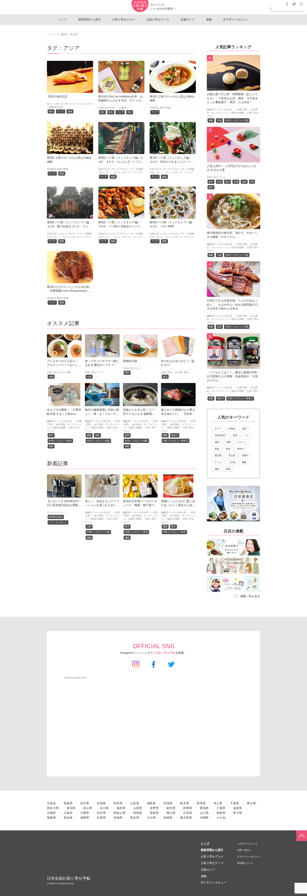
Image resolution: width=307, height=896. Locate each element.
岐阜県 (171, 808)
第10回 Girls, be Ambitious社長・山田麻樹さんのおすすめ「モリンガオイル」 (121, 100)
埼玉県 (218, 803)
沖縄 (228, 442)
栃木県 (184, 803)
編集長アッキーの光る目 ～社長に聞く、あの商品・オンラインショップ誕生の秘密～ (64, 424)
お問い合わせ (244, 850)
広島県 (187, 812)
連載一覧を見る (250, 596)
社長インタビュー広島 (236, 326)
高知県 (68, 817)
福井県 (121, 808)
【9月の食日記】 (57, 96)
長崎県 (118, 817)
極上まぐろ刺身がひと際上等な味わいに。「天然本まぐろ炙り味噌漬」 (178, 413)
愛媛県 (51, 817)
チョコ (218, 462)
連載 (209, 19)
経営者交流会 (56, 517)
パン (246, 435)
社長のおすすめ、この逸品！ (113, 107)
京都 (219, 120)
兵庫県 (84, 812)
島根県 (154, 812)
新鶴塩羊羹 (130, 361)
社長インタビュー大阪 (98, 532)
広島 (219, 326)
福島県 (151, 803)
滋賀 (68, 372)
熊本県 (134, 817)
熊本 (110, 112)
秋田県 (118, 803)
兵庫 (236, 181)
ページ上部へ (301, 835)
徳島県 (220, 812)
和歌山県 (120, 812)
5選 (252, 181)
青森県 (68, 803)
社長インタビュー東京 (60, 440)
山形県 (134, 803)
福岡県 (84, 817)
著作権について (245, 863)
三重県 (220, 808)
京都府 (51, 812)
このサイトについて (247, 843)
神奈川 (174, 435)
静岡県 (187, 808)
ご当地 (231, 462)
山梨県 (137, 808)
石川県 (104, 808)
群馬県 (201, 803)
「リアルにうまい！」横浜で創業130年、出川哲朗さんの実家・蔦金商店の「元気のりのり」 (233, 376)
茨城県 (168, 803)
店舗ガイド (188, 19)
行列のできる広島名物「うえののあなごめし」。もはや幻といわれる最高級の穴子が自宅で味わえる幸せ (232, 304)
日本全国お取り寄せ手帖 (68, 878)
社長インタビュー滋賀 (98, 440)
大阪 (89, 376)
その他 (220, 817)
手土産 (231, 455)
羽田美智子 (220, 435)
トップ (62, 19)
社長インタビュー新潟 (136, 532)
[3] (233, 226)
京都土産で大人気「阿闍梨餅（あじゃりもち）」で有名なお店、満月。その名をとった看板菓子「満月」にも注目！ (232, 98)
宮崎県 (168, 817)
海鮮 (217, 469)
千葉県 (234, 803)
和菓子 (245, 455)
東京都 (251, 803)
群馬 (228, 469)
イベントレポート (56, 512)
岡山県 (171, 812)
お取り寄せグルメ (123, 19)
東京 (51, 111)
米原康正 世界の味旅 (160, 107)
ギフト (218, 428)
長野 (127, 372)
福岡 (127, 435)
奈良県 (101, 812)
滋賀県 (237, 808)
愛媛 (244, 462)
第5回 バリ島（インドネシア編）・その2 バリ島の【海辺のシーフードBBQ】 (120, 226)
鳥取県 (137, 812)
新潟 (165, 376)
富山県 (87, 808)
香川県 (237, 812)
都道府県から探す (89, 19)
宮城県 (101, 803)
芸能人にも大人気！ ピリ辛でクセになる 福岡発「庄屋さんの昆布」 (139, 413)
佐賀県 (101, 817)
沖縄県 (204, 817)
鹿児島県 (186, 817)
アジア (60, 111)
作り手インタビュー (236, 19)
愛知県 (204, 808)
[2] (233, 159)
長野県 (154, 808)
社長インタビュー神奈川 (175, 440)
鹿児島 (218, 455)
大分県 (151, 817)
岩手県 (84, 803)
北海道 (231, 428)
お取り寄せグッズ (157, 19)
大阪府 (68, 812)
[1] (233, 87)
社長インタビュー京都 (236, 120)
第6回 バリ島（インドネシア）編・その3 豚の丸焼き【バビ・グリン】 (69, 226)
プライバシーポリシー (248, 856)
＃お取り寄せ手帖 (164, 652)
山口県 (204, 812)
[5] (233, 366)
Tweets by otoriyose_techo (76, 678)
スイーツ (241, 442)
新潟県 (71, 808)
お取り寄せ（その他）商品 (175, 372)
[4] (233, 294)
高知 (217, 449)
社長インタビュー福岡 (136, 440)
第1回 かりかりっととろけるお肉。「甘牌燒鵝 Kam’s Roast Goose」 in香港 (70, 290)
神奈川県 (53, 808)
